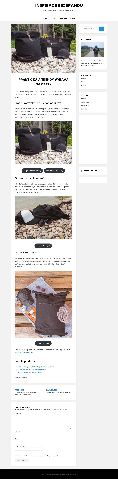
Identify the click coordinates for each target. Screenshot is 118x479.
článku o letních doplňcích (24, 353)
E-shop (72, 18)
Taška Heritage (35, 367)
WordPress (73, 474)
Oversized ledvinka (24, 370)
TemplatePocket (57, 474)
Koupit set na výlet (43, 246)
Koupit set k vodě (43, 343)
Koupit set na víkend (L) (54, 171)
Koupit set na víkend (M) (32, 171)
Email (17, 439)
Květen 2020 (85, 105)
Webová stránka (20, 446)
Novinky (83, 85)
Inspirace (46, 18)
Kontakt (63, 18)
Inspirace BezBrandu (59, 5)
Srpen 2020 (84, 98)
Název (17, 432)
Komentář (18, 413)
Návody (83, 82)
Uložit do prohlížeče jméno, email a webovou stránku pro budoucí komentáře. (40, 456)
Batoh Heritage (23, 367)
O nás (55, 18)
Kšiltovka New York (25, 372)
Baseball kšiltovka (47, 367)
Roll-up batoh (37, 372)
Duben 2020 (84, 109)
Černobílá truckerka (39, 370)
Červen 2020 (85, 102)
